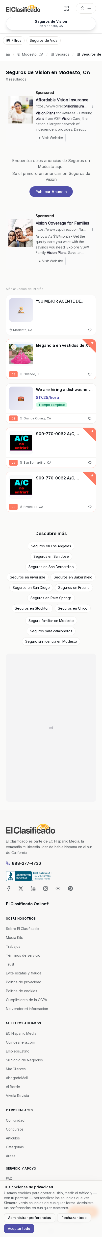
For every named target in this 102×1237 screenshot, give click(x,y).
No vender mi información (27, 1009)
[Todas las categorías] (66, 8)
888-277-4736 (26, 863)
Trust (10, 964)
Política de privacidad (23, 982)
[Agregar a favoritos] (90, 330)
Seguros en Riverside (27, 577)
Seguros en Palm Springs (51, 598)
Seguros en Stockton (32, 608)
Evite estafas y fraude (24, 973)
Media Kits (14, 937)
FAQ (9, 1178)
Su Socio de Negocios (24, 1060)
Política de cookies (21, 991)
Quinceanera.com (20, 1042)
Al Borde (13, 1087)
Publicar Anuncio (51, 191)
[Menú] (86, 8)
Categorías (15, 1147)
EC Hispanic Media (21, 1033)
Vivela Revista (17, 1095)
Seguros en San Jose (51, 556)
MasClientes (16, 1069)
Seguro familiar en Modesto (51, 620)
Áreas (10, 1156)
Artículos (13, 1138)
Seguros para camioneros (51, 631)
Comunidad (15, 1120)
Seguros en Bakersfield (73, 577)
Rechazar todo (74, 1218)
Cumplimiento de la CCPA (26, 1000)
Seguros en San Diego (31, 587)
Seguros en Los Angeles (51, 546)
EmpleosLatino (17, 1051)
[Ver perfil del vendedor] (14, 347)
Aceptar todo (19, 1228)
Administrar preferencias (29, 1218)
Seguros (62, 54)
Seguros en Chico (72, 608)
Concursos (15, 1129)
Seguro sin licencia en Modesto (51, 641)
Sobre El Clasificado (22, 929)
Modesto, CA (32, 54)
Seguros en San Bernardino (51, 567)
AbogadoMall (17, 1078)
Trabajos (13, 946)
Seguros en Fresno (74, 587)
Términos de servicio (23, 955)
